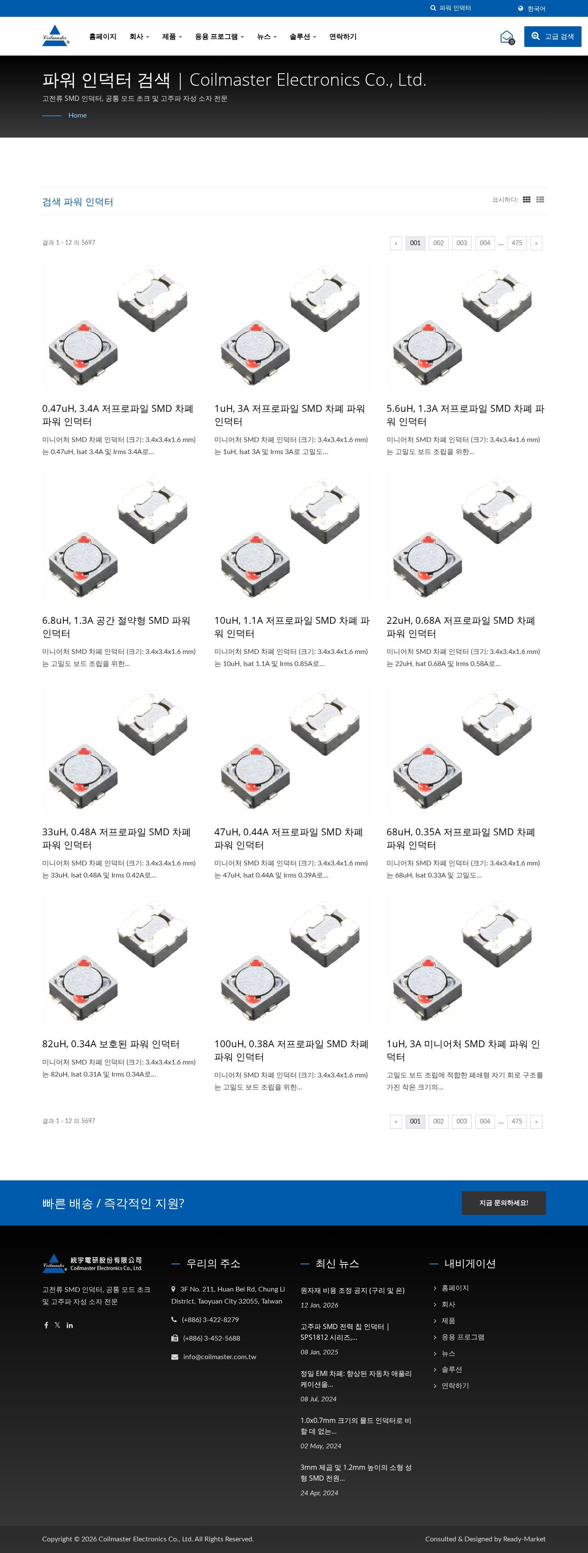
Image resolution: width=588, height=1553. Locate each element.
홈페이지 (103, 36)
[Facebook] (46, 1326)
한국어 (537, 9)
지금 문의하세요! (504, 1203)
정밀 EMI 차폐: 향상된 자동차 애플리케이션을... (356, 1379)
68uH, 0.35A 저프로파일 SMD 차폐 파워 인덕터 (461, 838)
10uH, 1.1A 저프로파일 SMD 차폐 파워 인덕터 (292, 626)
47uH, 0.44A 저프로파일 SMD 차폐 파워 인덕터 (288, 838)
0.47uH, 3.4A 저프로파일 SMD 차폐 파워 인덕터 (118, 414)
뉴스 (264, 36)
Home (77, 115)
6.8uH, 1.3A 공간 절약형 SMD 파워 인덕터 (116, 626)
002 (438, 243)
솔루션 (301, 36)
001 (415, 243)
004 (485, 243)
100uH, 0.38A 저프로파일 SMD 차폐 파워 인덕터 (291, 1050)
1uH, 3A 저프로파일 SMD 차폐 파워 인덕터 (289, 414)
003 (462, 243)
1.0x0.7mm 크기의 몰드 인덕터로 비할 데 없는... (356, 1426)
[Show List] (540, 199)
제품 (170, 36)
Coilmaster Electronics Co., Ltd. (146, 1539)
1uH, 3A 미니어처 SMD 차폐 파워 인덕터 (463, 1050)
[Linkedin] (70, 1326)
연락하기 (343, 36)
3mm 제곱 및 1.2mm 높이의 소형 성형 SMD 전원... (356, 1473)
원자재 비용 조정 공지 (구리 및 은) (352, 1290)
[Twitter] (57, 1326)
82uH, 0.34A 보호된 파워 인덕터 (111, 1043)
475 (517, 243)
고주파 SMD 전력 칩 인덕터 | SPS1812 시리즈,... (345, 1332)
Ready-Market (524, 1539)
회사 (137, 36)
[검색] (433, 8)
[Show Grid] (526, 199)
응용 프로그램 (217, 36)
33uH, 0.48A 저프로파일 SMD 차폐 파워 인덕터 (116, 838)
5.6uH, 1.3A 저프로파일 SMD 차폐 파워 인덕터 (466, 414)
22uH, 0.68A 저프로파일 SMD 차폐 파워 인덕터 (461, 626)
